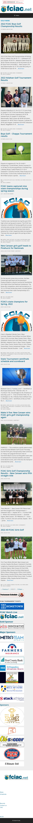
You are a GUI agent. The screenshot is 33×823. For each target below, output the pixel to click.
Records (2, 803)
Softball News (4, 240)
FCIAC (3, 296)
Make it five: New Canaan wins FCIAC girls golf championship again (15, 415)
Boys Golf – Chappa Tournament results (16, 134)
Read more (21, 68)
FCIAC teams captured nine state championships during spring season (14, 188)
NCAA (2, 817)
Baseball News (5, 239)
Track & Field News (18, 354)
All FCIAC (4, 584)
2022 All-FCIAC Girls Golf (12, 529)
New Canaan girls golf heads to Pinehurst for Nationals (16, 246)
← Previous (4, 589)
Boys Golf (12, 180)
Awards (9, 584)
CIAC (1, 807)
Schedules (3, 794)
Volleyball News (26, 240)
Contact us (3, 805)
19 (18, 589)
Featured (4, 73)
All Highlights (6, 180)
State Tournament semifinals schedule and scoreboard (15, 360)
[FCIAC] (16, 9)
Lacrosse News (23, 239)
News (14, 73)
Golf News (9, 73)
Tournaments (19, 73)
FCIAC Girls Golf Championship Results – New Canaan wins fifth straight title (16, 473)
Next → (21, 589)
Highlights (28, 180)
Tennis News (11, 240)
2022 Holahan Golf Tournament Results (16, 78)
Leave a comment (6, 74)
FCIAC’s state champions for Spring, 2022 (14, 302)
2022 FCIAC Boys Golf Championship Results (11, 25)
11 (14, 589)
